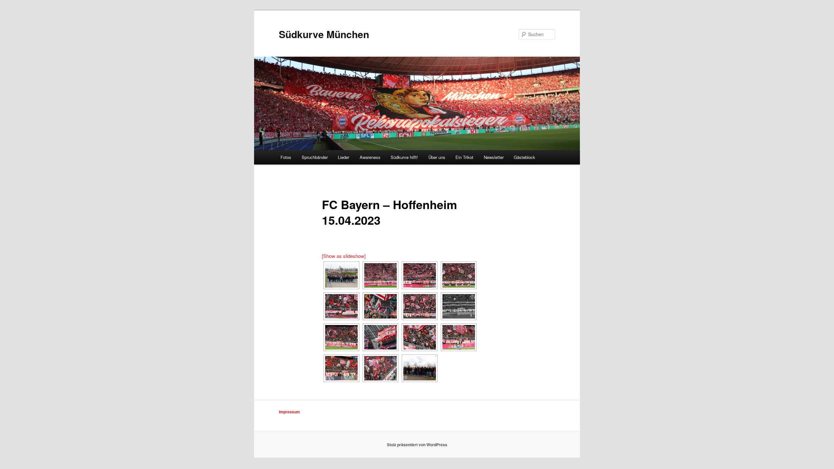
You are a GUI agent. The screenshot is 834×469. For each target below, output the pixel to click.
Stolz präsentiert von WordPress (417, 445)
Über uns (436, 157)
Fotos (285, 157)
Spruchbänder (315, 157)
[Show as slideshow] (344, 255)
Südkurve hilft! (404, 157)
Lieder (343, 157)
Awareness (370, 157)
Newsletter (494, 157)
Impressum (289, 412)
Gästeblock (524, 157)
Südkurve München (324, 34)
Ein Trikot (464, 157)
